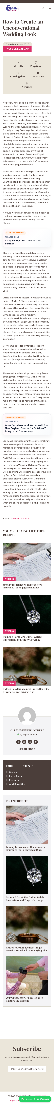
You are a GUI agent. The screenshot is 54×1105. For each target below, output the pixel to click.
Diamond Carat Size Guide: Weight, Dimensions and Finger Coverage (22, 638)
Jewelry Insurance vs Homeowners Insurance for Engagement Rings (22, 586)
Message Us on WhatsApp (37, 1099)
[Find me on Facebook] (18, 742)
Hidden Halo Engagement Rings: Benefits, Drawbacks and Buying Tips (26, 690)
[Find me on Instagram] (30, 742)
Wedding (9, 579)
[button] (43, 8)
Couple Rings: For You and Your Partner (23, 242)
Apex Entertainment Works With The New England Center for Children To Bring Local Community (26, 428)
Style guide (15, 1100)
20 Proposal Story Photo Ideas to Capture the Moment (24, 999)
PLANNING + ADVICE (20, 518)
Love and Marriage (17, 49)
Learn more (27, 749)
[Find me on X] (24, 742)
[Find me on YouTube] (36, 742)
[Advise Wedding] (12, 8)
